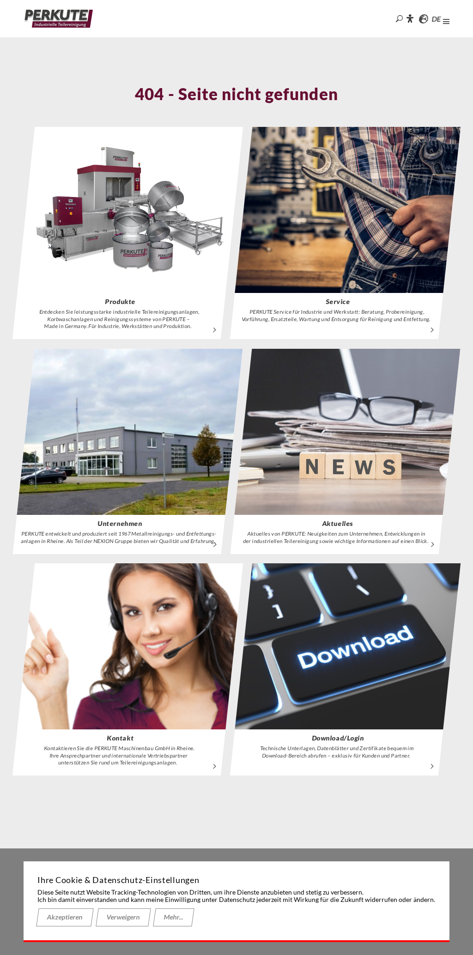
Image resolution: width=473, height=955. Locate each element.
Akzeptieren (65, 917)
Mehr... (174, 917)
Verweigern (123, 917)
